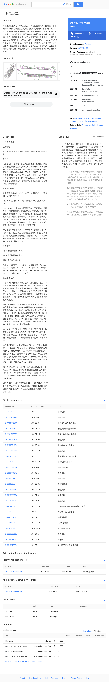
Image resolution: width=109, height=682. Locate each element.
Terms (64, 678)
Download (87, 631)
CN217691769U (11, 462)
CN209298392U (11, 456)
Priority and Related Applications (83, 121)
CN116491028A (11, 434)
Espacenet (86, 125)
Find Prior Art (97, 34)
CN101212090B (11, 412)
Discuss (73, 128)
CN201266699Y (11, 495)
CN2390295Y (10, 484)
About (22, 678)
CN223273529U (11, 506)
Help (87, 678)
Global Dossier (98, 125)
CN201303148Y (11, 467)
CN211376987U (11, 428)
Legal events (79, 118)
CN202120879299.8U (13, 571)
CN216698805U (11, 539)
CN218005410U (11, 445)
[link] (9, 641)
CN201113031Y (11, 451)
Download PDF (80, 34)
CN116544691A (11, 423)
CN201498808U (11, 501)
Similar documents (93, 118)
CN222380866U (11, 534)
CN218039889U (11, 512)
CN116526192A (11, 417)
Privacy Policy (76, 678)
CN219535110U (11, 528)
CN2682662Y (10, 478)
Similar (76, 37)
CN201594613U (11, 489)
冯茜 (80, 48)
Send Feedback (35, 678)
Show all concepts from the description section (24, 661)
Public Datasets (51, 678)
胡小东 (85, 48)
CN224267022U (11, 545)
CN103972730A (11, 439)
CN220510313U (11, 523)
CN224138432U (11, 517)
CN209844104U (11, 473)
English (88, 44)
